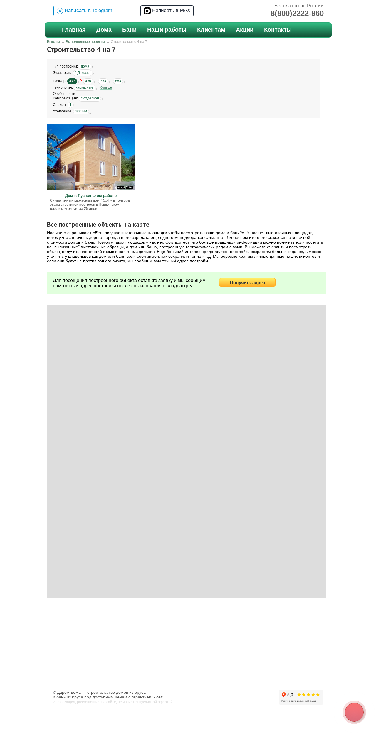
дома (85, 66)
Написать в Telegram (87, 10)
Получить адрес (247, 282)
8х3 (118, 81)
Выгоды (53, 42)
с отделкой (90, 98)
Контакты (278, 29)
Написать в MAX (170, 10)
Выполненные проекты (85, 42)
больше (106, 87)
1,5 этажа (83, 73)
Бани (129, 29)
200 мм (81, 111)
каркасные (84, 87)
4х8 (88, 81)
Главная (74, 29)
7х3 (103, 81)
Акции (245, 29)
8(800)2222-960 (297, 13)
